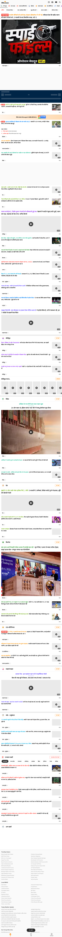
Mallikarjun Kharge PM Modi (7, 875)
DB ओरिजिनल (5, 651)
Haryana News (4, 886)
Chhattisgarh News (35, 896)
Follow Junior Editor (5, 904)
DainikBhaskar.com (5, 932)
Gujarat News (34, 894)
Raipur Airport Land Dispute (37, 873)
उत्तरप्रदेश (5, 761)
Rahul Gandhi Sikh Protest (7, 854)
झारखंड (33, 761)
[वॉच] (56, 2)
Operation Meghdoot (35, 856)
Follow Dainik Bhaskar (6, 898)
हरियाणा (44, 761)
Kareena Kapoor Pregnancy (7, 869)
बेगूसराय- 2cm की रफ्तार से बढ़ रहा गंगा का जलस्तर (40, 919)
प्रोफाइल (51, 935)
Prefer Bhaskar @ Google (36, 902)
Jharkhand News (5, 888)
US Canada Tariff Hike (36, 863)
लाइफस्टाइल (4, 293)
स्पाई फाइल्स (4, 65)
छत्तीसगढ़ (26, 761)
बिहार (39, 761)
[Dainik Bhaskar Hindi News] (5, 2)
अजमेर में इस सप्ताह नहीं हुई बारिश (7, 911)
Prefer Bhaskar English (6, 902)
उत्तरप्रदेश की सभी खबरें (55, 757)
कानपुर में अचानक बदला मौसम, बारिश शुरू (8, 909)
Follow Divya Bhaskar (36, 898)
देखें (31, 935)
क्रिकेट (3, 136)
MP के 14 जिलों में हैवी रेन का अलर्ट (37, 926)
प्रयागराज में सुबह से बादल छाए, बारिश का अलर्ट (39, 922)
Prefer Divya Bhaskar (36, 900)
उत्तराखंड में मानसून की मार (35, 909)
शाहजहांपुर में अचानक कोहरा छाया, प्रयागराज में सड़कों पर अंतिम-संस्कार (13, 913)
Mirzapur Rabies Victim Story (7, 871)
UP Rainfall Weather (35, 867)
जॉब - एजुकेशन (5, 281)
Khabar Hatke (34, 877)
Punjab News (34, 886)
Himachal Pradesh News (36, 884)
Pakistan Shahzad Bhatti (36, 854)
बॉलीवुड (3, 234)
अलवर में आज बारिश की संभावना (7, 922)
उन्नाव (3, 269)
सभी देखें (58, 379)
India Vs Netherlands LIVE (7, 863)
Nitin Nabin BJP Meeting (36, 869)
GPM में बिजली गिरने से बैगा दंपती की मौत (8, 915)
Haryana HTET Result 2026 (7, 877)
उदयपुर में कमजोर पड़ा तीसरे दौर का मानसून (38, 911)
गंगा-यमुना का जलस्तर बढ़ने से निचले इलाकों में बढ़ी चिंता (11, 921)
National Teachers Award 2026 (38, 865)
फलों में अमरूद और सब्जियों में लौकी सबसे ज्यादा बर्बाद (10, 919)
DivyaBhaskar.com (35, 932)
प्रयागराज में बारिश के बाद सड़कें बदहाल (38, 915)
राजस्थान (19, 761)
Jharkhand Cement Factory (7, 867)
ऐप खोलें (31, 930)
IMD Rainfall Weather (6, 865)
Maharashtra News (35, 888)
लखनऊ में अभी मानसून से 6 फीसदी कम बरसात (39, 924)
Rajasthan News (5, 894)
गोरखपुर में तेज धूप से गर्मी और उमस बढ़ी (8, 926)
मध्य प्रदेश (12, 761)
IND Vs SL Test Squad (6, 858)
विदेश (3, 160)
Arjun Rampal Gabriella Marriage (38, 858)
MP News (33, 890)
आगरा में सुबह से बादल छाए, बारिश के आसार (8, 924)
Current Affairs (4, 879)
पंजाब (51, 761)
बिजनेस (3, 257)
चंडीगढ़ (56, 761)
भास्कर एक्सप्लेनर (5, 148)
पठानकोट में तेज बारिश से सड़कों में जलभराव (8, 917)
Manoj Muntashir (35, 875)
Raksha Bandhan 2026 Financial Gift (39, 862)
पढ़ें (10, 935)
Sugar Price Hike (5, 860)
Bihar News (33, 892)
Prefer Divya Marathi (6, 900)
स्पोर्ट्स (3, 305)
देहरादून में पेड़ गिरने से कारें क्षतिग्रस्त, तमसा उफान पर (40, 921)
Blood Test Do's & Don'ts (6, 862)
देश (2, 112)
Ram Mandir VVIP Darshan (37, 860)
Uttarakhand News (5, 896)
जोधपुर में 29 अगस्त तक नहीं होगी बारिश (38, 913)
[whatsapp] (57, 65)
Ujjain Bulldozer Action (6, 873)
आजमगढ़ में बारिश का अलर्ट (35, 917)
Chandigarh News (5, 890)
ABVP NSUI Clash (5, 856)
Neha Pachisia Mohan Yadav (37, 871)
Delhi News (3, 884)
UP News (3, 892)
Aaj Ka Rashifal (34, 879)
